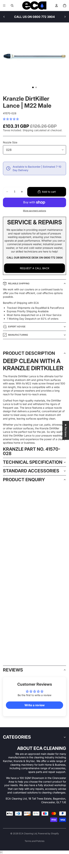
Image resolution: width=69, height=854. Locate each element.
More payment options (34, 210)
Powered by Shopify (48, 833)
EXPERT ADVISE (16, 326)
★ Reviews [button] (65, 430)
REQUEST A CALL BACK (34, 268)
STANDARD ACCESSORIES (31, 470)
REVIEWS (13, 670)
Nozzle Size (10, 142)
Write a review (34, 705)
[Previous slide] (4, 17)
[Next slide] (65, 17)
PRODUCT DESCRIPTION (29, 353)
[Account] (56, 5)
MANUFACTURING (18, 334)
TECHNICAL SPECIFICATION (32, 462)
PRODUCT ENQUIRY (24, 479)
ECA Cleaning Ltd (28, 833)
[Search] (12, 5)
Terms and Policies (34, 841)
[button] (11, 119)
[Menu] (4, 5)
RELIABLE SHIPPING (18, 283)
